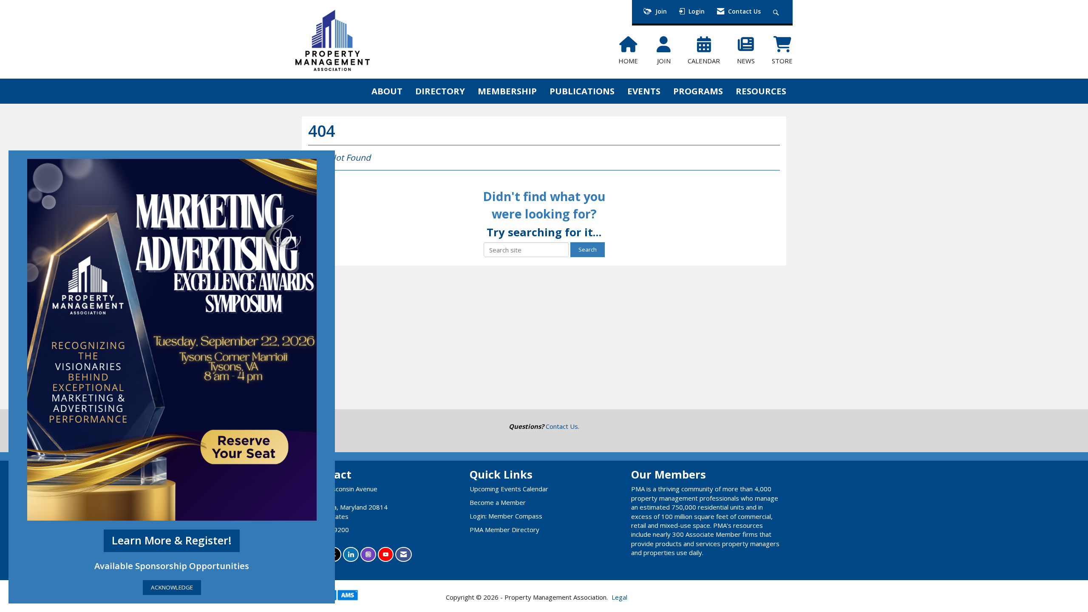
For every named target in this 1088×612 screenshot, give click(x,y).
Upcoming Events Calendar (509, 488)
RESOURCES (761, 91)
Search (587, 249)
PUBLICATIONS (582, 91)
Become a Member (498, 502)
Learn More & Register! (172, 540)
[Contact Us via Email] (403, 554)
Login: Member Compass (506, 516)
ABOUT (386, 91)
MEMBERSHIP (507, 91)
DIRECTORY (440, 91)
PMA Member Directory (504, 529)
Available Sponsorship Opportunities (171, 566)
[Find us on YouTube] (386, 554)
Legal (619, 597)
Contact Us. (562, 426)
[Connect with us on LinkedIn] (351, 554)
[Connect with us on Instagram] (368, 554)
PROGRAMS (698, 91)
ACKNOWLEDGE (172, 587)
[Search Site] (777, 11)
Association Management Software (339, 605)
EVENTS (643, 91)
